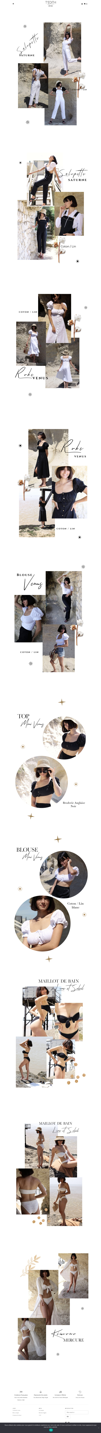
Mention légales (42, 1412)
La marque (41, 1410)
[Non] (99, 1428)
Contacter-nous (16, 1410)
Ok (51, 1430)
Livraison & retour (17, 1415)
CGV (40, 1415)
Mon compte (16, 1412)
